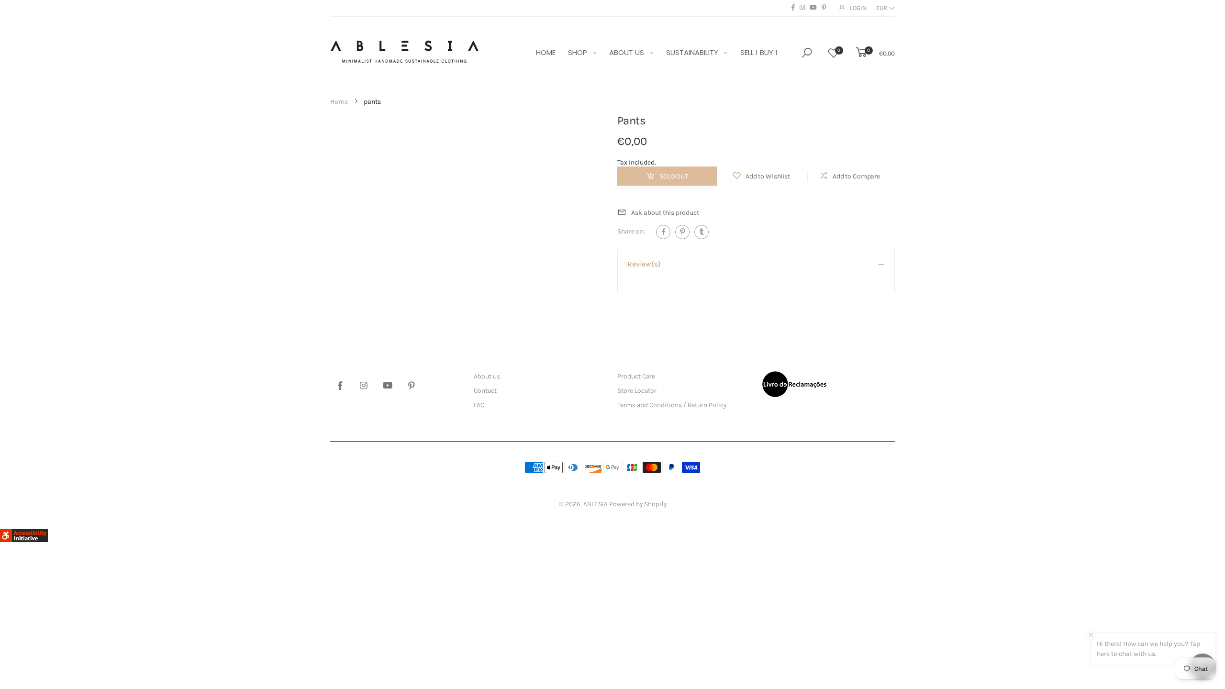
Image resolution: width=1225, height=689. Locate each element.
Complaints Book (794, 384)
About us (487, 376)
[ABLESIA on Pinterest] (824, 7)
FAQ (479, 405)
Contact (485, 391)
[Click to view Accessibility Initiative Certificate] (24, 535)
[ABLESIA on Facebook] (793, 7)
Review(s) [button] (644, 263)
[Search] (806, 52)
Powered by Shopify (638, 504)
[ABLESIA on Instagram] (802, 7)
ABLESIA (595, 504)
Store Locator (637, 391)
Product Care (636, 376)
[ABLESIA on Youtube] (813, 7)
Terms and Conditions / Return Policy (671, 405)
